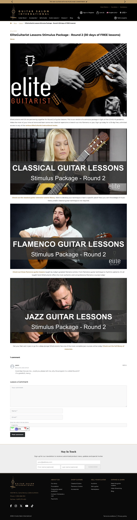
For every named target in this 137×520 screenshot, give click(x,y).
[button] (100, 12)
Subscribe (93, 467)
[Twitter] (21, 506)
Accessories (75, 489)
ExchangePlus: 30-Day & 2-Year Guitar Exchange (69, 1)
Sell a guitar (94, 486)
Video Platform (104, 7)
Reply (125, 365)
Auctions (94, 483)
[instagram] (16, 506)
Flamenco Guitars (77, 486)
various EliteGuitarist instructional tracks (41, 125)
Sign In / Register (88, 12)
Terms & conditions (109, 516)
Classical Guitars (76, 483)
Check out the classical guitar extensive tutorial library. (33, 198)
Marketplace (123, 7)
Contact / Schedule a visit (57, 495)
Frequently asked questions (56, 490)
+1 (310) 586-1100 (20, 496)
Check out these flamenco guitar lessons (29, 272)
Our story (54, 483)
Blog (15, 23)
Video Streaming (116, 488)
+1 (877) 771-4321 (21, 499)
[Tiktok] (32, 506)
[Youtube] (26, 506)
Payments (54, 499)
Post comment (17, 435)
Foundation (114, 7)
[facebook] (11, 506)
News (21, 23)
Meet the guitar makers (116, 484)
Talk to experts (122, 18)
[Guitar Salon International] (13, 12)
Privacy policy (122, 516)
